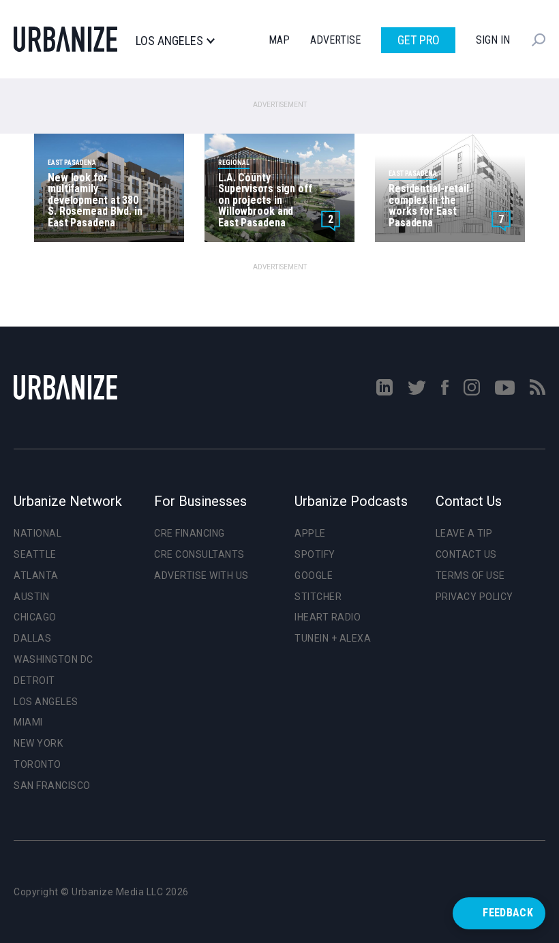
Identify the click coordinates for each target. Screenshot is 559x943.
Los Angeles (169, 41)
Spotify (314, 554)
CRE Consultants (199, 554)
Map (279, 39)
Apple (310, 533)
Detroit (34, 680)
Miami (28, 722)
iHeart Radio (327, 617)
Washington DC (53, 659)
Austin (31, 596)
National (37, 533)
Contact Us (466, 554)
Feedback (508, 912)
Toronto (37, 764)
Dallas (32, 638)
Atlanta (36, 575)
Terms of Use (470, 575)
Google (313, 575)
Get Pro (418, 40)
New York (38, 743)
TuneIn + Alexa (332, 638)
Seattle (35, 554)
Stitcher (318, 596)
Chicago (35, 617)
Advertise (335, 39)
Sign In (493, 39)
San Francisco (52, 785)
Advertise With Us (201, 575)
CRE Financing (189, 533)
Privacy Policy (474, 596)
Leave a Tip (464, 533)
